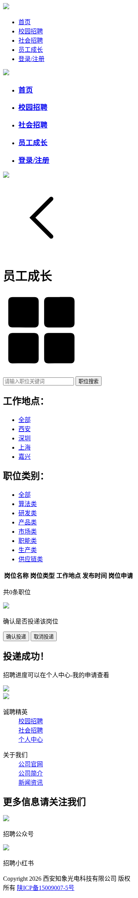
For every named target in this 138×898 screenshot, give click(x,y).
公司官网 (30, 764)
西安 (24, 429)
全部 (24, 420)
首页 (24, 22)
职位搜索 (89, 381)
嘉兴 (24, 456)
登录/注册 (31, 59)
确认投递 (16, 637)
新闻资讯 (30, 782)
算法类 (27, 504)
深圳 (24, 438)
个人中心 (30, 739)
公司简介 (30, 773)
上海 (24, 447)
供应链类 (30, 559)
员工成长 (30, 49)
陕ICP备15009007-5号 (45, 888)
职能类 (27, 540)
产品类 (27, 522)
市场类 (27, 531)
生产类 (27, 550)
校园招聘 (30, 31)
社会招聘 (30, 40)
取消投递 (44, 637)
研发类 (27, 513)
